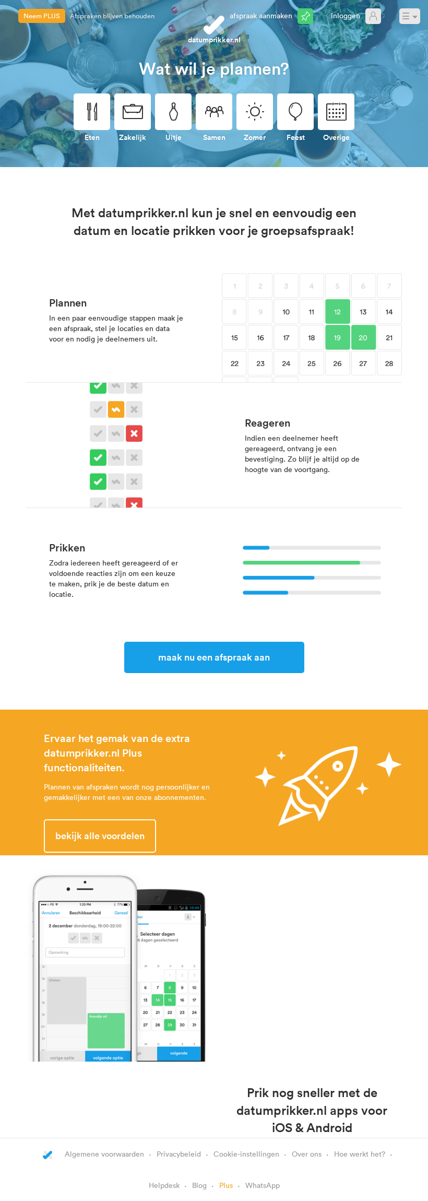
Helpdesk (164, 1185)
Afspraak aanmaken (261, 15)
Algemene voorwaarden (104, 1154)
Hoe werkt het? (359, 1154)
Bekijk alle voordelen (100, 835)
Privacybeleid (179, 1154)
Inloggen (345, 15)
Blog (199, 1185)
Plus (226, 1185)
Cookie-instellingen (246, 1154)
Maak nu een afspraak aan (214, 657)
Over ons (307, 1154)
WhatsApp (262, 1185)
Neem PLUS (41, 15)
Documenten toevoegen (106, 15)
